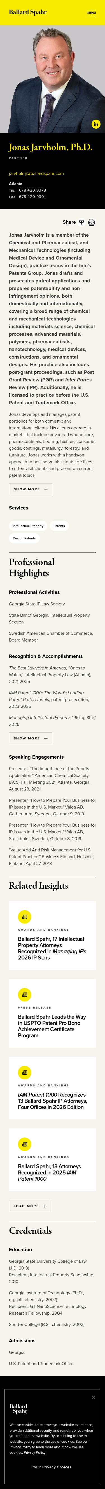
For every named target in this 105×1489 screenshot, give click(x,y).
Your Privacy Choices (52, 1467)
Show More (27, 489)
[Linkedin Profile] (96, 124)
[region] (52, 1436)
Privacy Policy (34, 1452)
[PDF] (91, 222)
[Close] (93, 1397)
